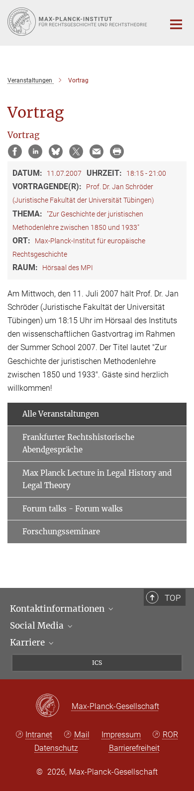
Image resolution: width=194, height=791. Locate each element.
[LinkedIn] (35, 151)
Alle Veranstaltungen (60, 414)
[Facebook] (14, 151)
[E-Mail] (96, 151)
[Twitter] (76, 151)
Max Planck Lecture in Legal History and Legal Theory (97, 479)
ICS (97, 662)
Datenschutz (56, 748)
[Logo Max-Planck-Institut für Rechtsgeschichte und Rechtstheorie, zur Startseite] (78, 21)
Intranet (38, 734)
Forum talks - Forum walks (72, 508)
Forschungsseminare (61, 531)
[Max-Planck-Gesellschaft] (53, 706)
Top (173, 598)
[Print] (116, 151)
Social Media (38, 626)
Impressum (121, 734)
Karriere (28, 642)
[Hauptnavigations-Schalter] (176, 24)
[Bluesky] (55, 151)
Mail (82, 734)
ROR (170, 734)
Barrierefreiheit (134, 748)
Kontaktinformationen (58, 609)
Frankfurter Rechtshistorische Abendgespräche (78, 443)
